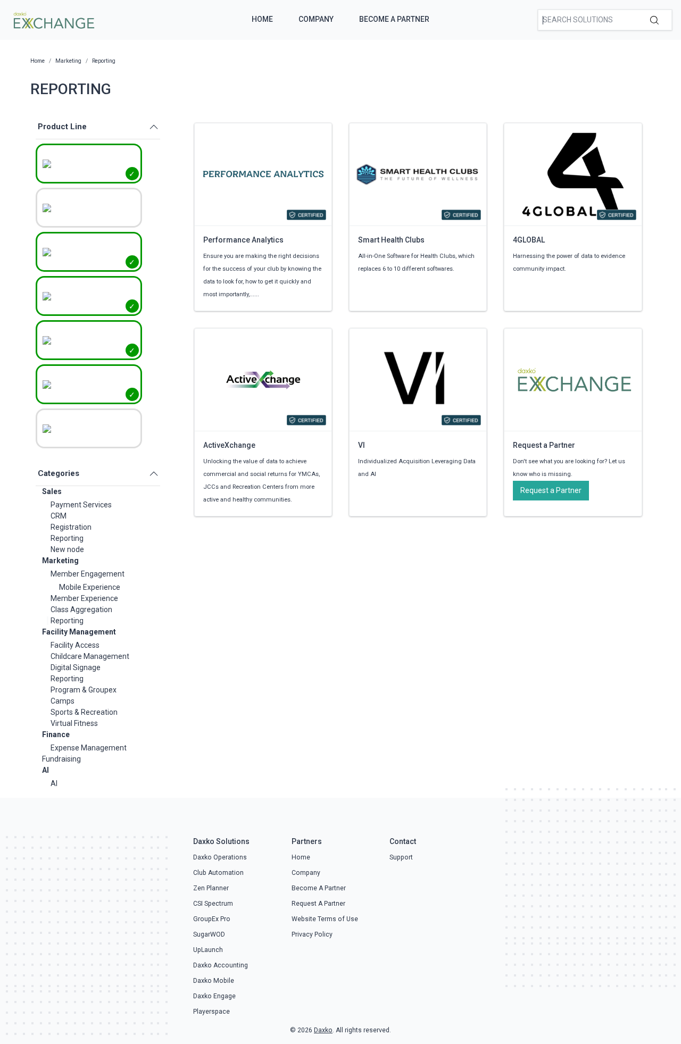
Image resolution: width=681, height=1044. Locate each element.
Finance (56, 734)
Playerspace (211, 1011)
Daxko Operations (220, 857)
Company (316, 19)
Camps (62, 701)
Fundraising (61, 759)
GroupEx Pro (211, 919)
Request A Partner (318, 903)
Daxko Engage (214, 996)
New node (67, 549)
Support (401, 857)
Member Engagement (87, 574)
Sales (52, 491)
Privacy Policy (312, 934)
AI (45, 770)
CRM (59, 516)
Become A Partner (394, 19)
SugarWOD (209, 934)
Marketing (60, 560)
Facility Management (79, 632)
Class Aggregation (81, 609)
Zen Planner (211, 888)
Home (262, 19)
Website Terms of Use (325, 919)
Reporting (67, 538)
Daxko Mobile (213, 980)
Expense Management (89, 748)
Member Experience (84, 598)
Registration (71, 527)
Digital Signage (76, 667)
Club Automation (218, 872)
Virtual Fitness (74, 723)
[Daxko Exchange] (53, 19)
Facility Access (75, 645)
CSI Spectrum (213, 903)
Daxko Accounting (220, 965)
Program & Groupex (84, 690)
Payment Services (81, 504)
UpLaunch (208, 950)
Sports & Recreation (84, 712)
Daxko (323, 1030)
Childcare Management (90, 656)
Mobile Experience (89, 587)
